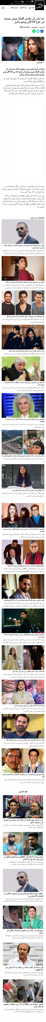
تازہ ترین (31, 7)
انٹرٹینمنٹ (34, 27)
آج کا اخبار (23, 7)
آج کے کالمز (14, 7)
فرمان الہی (28, 1)
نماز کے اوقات (17, 1)
